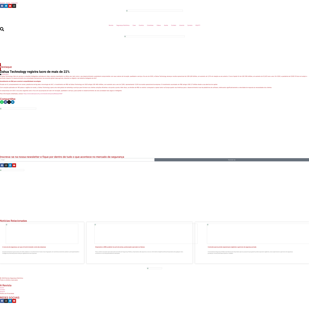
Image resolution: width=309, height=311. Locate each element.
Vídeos (159, 25)
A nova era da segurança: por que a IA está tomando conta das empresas (24, 247)
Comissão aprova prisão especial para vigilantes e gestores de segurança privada (232, 247)
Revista (111, 25)
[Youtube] (10, 6)
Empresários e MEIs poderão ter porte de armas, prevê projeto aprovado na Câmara (120, 247)
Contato (173, 25)
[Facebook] (2, 6)
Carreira (189, 25)
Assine (166, 25)
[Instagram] (14, 6)
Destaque (6, 66)
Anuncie (181, 25)
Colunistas (150, 25)
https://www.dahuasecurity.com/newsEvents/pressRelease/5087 (42, 93)
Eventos (141, 25)
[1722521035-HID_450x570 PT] (18, 109)
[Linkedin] (6, 6)
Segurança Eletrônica (122, 25)
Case (134, 25)
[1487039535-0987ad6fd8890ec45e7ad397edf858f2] (12, 170)
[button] (2, 102)
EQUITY (198, 25)
